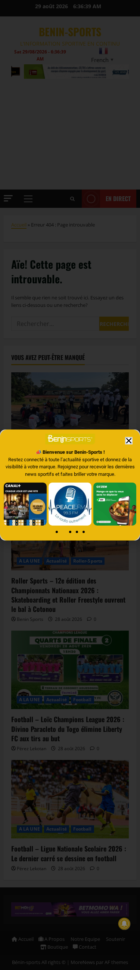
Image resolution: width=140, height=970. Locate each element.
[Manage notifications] (124, 924)
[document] (70, 485)
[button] (129, 440)
